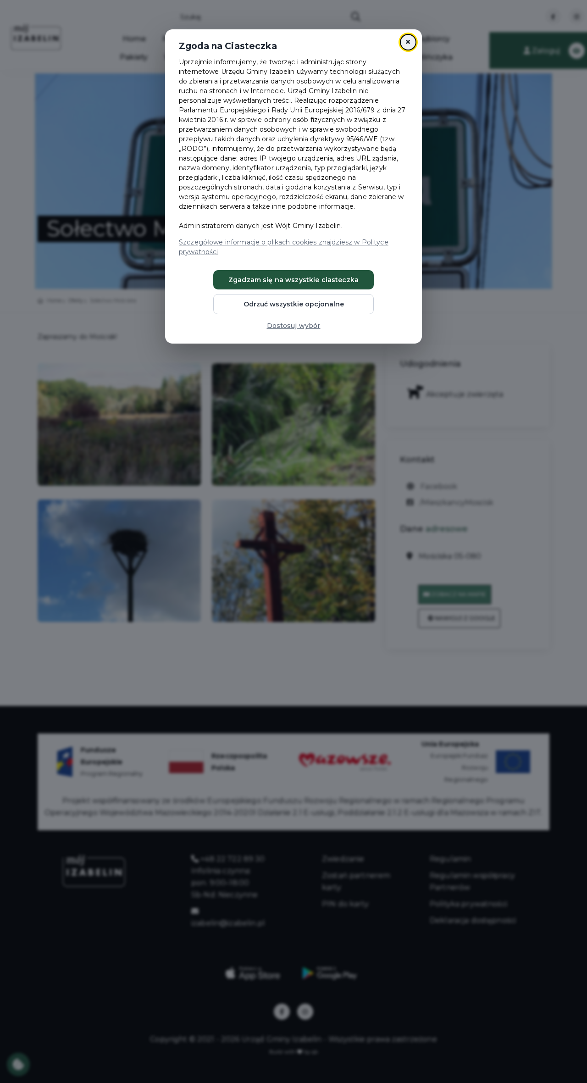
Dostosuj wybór (294, 326)
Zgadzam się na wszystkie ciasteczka (293, 280)
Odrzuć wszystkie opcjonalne (294, 304)
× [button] (408, 42)
